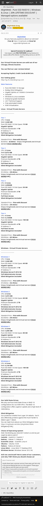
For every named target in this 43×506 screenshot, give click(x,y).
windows (15, 21)
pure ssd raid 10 (6, 21)
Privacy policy (25, 500)
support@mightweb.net (21, 43)
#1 (41, 33)
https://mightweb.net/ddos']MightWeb (15, 424)
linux (38, 18)
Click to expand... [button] (21, 477)
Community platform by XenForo (18, 504)
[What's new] (36, 2)
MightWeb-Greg (8, 18)
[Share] (38, 33)
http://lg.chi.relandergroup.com (12, 80)
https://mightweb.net (21, 41)
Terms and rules (15, 500)
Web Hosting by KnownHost (21, 497)
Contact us (4, 500)
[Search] (41, 2)
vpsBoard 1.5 (7, 497)
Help (32, 500)
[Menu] (2, 2)
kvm (34, 18)
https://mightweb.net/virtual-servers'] (18, 174)
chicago (28, 18)
